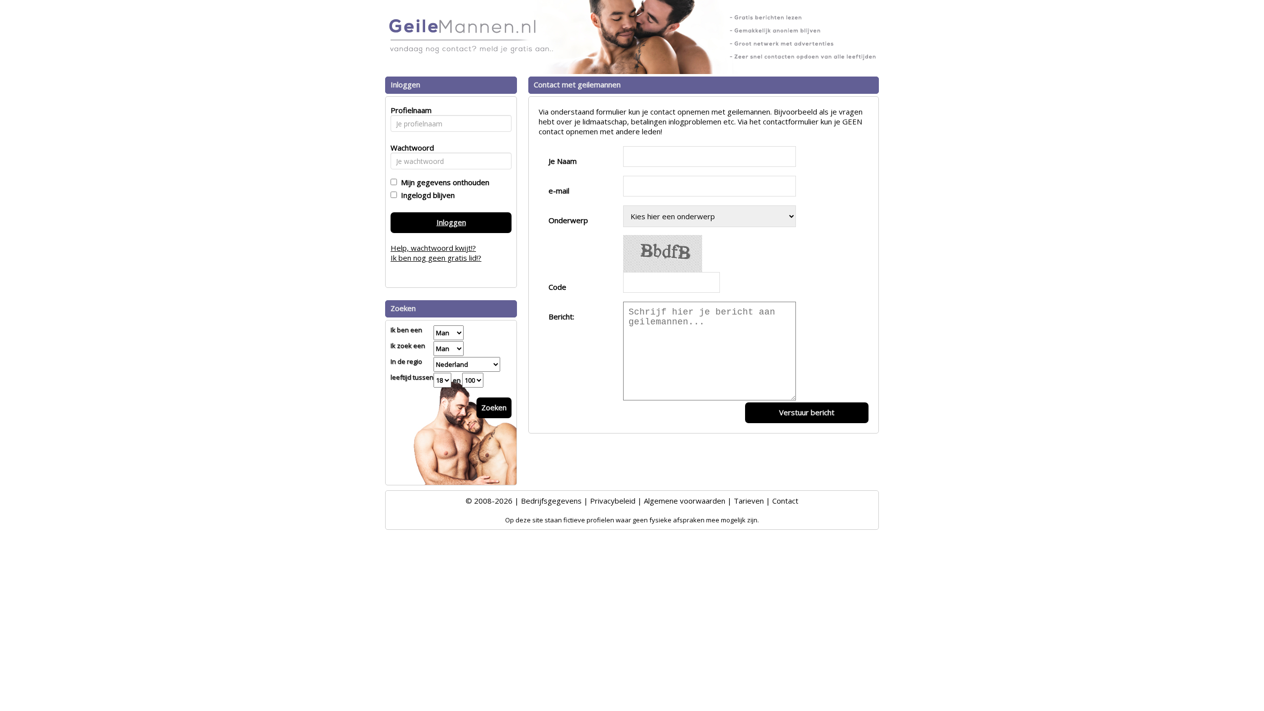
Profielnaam (410, 110)
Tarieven (749, 501)
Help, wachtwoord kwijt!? (433, 248)
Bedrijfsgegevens (551, 501)
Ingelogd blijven (426, 195)
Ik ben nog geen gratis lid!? (436, 258)
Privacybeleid (612, 501)
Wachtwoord (410, 148)
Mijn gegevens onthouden (443, 182)
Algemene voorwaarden (684, 501)
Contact (785, 501)
